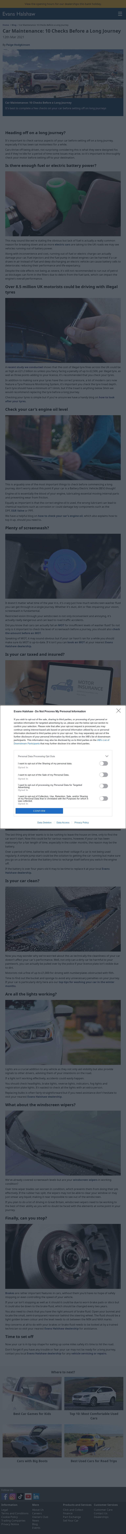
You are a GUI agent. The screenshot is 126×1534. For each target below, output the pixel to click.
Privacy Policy (81, 822)
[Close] (119, 712)
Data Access (63, 822)
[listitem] (63, 756)
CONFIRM (39, 811)
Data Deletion (44, 822)
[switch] (103, 763)
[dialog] (63, 767)
